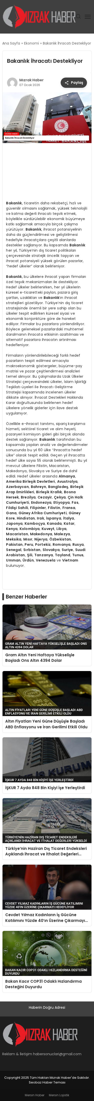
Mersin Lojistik (59, 1095)
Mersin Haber (34, 1095)
